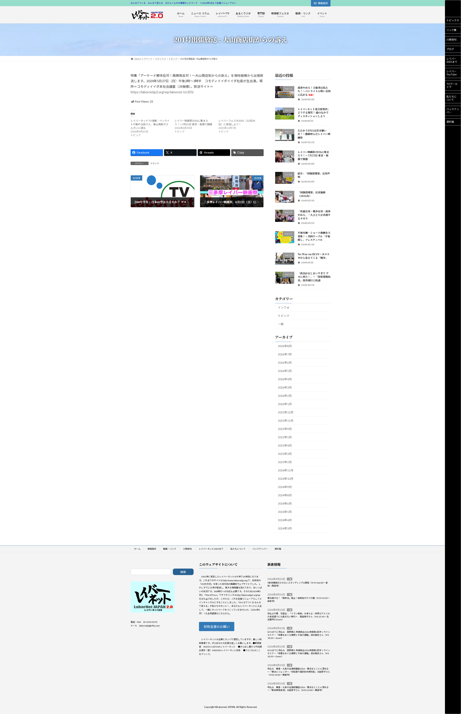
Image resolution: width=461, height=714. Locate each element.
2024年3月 (285, 528)
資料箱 (450, 121)
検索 (183, 572)
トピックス (452, 20)
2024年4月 (285, 520)
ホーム (137, 548)
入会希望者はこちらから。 (218, 613)
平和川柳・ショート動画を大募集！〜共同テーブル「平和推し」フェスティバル (314, 236)
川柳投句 (451, 39)
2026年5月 (285, 370)
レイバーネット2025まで (211, 548)
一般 (281, 324)
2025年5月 (285, 437)
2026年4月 (285, 379)
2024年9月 (285, 487)
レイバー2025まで (451, 60)
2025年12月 (285, 412)
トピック (154, 163)
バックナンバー (452, 111)
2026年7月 (285, 354)
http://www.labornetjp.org (235, 580)
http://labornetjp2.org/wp (248, 595)
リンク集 (451, 30)
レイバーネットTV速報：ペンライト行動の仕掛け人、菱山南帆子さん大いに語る (150, 124)
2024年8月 (285, 495)
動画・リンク (169, 548)
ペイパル (249, 650)
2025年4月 (285, 445)
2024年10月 (285, 478)
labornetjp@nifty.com (149, 625)
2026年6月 (285, 362)
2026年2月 (285, 395)
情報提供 (323, 3)
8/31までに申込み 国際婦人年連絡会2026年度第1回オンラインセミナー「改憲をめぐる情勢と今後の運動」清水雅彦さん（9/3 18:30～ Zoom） (298, 635)
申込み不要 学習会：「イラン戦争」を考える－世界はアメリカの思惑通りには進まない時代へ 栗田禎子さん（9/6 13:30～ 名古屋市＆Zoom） (298, 616)
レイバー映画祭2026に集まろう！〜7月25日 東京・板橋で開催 (313, 155)
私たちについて (451, 98)
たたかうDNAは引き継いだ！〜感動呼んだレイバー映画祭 (314, 133)
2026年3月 (285, 387)
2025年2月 (285, 462)
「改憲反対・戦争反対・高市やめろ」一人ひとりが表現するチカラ (314, 214)
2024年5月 (285, 511)
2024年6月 (285, 503)
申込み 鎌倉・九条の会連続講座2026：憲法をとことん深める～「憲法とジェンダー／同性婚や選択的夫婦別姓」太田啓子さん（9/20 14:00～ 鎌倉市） (298, 671)
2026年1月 (285, 403)
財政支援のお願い (217, 627)
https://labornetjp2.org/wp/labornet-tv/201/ (162, 92)
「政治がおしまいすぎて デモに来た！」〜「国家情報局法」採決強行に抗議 (314, 276)
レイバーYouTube (451, 73)
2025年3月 (285, 453)
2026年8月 (285, 345)
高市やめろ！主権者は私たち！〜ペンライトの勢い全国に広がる (314, 91)
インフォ (283, 307)
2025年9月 (285, 428)
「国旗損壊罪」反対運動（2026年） (311, 194)
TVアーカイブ (451, 85)
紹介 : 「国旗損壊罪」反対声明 (314, 175)
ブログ (450, 49)
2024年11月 (285, 470)
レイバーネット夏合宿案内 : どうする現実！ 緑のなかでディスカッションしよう (313, 112)
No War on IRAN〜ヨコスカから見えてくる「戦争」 (313, 256)
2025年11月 (285, 420)
